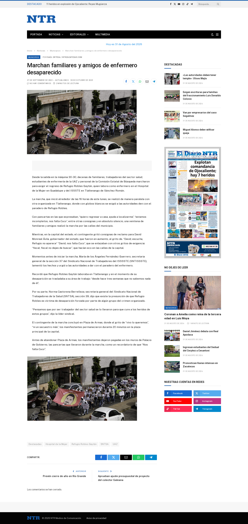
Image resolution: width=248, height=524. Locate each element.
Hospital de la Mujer (56, 444)
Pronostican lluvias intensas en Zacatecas (200, 365)
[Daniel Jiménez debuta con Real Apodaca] (172, 335)
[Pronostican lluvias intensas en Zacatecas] (172, 367)
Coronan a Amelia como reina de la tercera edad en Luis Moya (192, 316)
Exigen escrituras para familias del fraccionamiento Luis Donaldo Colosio (202, 95)
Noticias (54, 34)
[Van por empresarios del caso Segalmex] (172, 116)
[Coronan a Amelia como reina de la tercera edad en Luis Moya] (192, 293)
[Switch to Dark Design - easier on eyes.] (212, 34)
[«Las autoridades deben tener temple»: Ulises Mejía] (172, 79)
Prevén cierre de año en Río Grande (64, 476)
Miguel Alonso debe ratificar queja (198, 131)
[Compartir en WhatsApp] (140, 81)
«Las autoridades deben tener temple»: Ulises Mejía (199, 77)
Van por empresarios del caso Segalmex (200, 114)
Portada (36, 34)
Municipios (33, 57)
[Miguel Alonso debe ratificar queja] (172, 133)
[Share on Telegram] (154, 81)
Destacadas (35, 444)
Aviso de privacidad (96, 518)
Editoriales (78, 34)
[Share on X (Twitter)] (133, 81)
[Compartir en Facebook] (126, 81)
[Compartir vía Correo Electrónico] (147, 81)
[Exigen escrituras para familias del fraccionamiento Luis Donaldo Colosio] (172, 96)
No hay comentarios (40, 83)
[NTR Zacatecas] (41, 19)
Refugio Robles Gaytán (84, 444)
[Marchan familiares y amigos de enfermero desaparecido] (82, 153)
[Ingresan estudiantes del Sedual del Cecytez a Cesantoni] (172, 351)
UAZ (115, 444)
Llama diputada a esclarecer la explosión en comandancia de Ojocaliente (84, 4)
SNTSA (105, 444)
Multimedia (102, 34)
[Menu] (217, 34)
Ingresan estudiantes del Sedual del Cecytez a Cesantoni (201, 349)
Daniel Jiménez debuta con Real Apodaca (200, 333)
